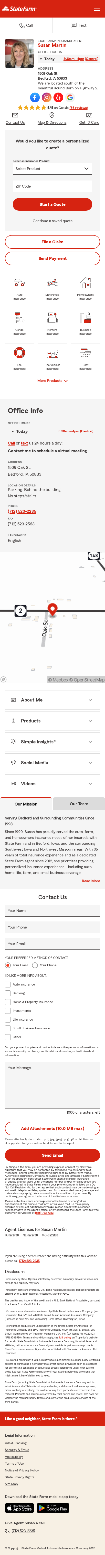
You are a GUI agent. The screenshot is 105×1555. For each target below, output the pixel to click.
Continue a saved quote (53, 221)
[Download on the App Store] (19, 1508)
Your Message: (20, 1068)
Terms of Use (14, 1463)
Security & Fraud (17, 1450)
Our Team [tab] (79, 804)
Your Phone (17, 927)
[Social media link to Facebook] (35, 97)
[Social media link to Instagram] (47, 97)
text (24, 443)
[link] (26, 8)
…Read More (89, 881)
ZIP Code (23, 186)
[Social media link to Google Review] (70, 97)
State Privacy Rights (19, 1477)
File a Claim (52, 242)
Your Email (16, 944)
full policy (65, 1337)
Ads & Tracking (16, 1443)
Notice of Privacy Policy (22, 1470)
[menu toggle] (97, 9)
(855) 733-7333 (44, 1212)
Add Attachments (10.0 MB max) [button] (52, 1128)
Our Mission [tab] (26, 804)
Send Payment (53, 258)
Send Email (52, 1155)
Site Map (11, 1484)
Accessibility (14, 1457)
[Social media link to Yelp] (58, 97)
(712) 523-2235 (22, 511)
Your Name (17, 911)
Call (11, 443)
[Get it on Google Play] (53, 1508)
